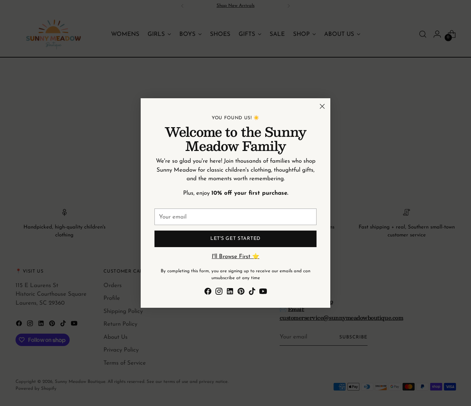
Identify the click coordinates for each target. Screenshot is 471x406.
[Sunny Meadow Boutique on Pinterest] (241, 292)
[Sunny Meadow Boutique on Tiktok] (252, 292)
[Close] (322, 106)
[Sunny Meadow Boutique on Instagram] (219, 292)
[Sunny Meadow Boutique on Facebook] (208, 292)
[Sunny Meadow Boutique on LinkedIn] (230, 292)
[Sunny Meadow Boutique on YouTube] (263, 292)
